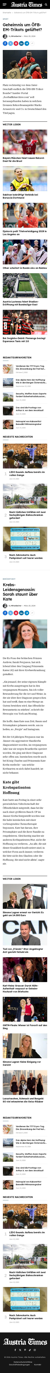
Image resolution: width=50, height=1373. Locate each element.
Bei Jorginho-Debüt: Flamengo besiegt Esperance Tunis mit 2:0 (24, 340)
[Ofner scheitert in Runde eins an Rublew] (25, 252)
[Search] (45, 4)
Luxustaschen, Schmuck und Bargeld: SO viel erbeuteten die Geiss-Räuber (23, 1100)
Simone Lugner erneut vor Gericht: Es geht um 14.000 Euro (23, 914)
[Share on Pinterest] (16, 43)
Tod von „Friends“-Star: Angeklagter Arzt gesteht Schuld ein (23, 950)
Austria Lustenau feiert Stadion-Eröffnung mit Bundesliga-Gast (20, 303)
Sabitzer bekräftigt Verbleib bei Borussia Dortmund (20, 196)
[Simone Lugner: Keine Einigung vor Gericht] (25, 1045)
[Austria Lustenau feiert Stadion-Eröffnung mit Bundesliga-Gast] (25, 285)
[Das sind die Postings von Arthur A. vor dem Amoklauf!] (8, 410)
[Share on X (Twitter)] (10, 43)
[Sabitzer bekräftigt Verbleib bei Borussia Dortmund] (25, 178)
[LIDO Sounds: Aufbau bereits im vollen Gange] (25, 456)
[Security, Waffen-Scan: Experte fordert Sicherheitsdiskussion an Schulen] (8, 396)
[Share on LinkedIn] (21, 43)
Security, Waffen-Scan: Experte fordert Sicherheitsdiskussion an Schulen (31, 396)
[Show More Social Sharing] (32, 43)
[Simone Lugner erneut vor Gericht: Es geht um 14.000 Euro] (25, 896)
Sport (5, 19)
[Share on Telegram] (26, 43)
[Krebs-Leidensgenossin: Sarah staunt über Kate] (25, 633)
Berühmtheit (9, 579)
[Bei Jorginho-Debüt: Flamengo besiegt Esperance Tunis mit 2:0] (25, 322)
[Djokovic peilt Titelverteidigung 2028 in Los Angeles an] (25, 215)
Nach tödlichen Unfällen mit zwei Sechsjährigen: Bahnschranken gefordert (27, 515)
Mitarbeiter (16, 36)
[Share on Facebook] (5, 43)
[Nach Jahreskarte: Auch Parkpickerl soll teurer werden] (25, 539)
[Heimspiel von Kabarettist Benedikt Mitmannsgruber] (8, 424)
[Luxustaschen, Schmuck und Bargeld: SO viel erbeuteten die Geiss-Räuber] (25, 1082)
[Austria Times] (26, 4)
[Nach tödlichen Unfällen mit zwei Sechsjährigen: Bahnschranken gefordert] (25, 496)
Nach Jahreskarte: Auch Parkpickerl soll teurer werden (26, 556)
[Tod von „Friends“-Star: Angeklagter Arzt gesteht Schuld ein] (25, 933)
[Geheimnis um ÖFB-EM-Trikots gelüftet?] (25, 64)
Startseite (7, 13)
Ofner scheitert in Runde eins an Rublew (25, 268)
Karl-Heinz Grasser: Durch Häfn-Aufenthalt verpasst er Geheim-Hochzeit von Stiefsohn (20, 988)
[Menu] (4, 4)
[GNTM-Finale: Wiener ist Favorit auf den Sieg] (25, 1009)
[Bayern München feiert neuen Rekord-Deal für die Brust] (25, 142)
